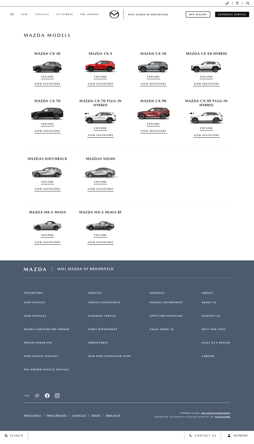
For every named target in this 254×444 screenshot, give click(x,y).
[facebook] (47, 395)
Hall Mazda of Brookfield (215, 413)
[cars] (27, 395)
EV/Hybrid (65, 14)
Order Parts (98, 342)
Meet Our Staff (214, 329)
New (24, 14)
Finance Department (166, 302)
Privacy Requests (56, 415)
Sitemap (95, 415)
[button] (248, 3)
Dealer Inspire (222, 417)
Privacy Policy (32, 415)
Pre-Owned (90, 14)
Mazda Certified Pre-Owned (47, 329)
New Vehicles (34, 302)
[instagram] (57, 395)
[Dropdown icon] (227, 3)
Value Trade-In (162, 329)
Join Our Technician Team (109, 356)
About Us (209, 302)
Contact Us (211, 316)
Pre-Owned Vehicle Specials (47, 369)
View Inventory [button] (47, 83)
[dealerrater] (37, 395)
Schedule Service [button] (232, 14)
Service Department (104, 302)
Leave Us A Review (216, 342)
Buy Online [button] (198, 14)
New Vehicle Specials (41, 356)
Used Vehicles (35, 316)
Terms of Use (113, 415)
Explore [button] (47, 76)
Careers (208, 356)
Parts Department (103, 329)
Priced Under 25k (38, 342)
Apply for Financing (166, 316)
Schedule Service (102, 316)
